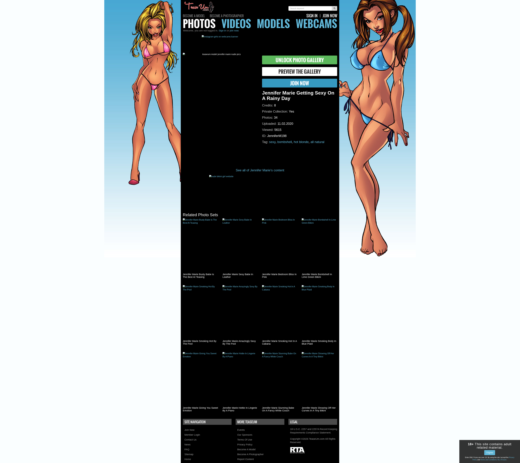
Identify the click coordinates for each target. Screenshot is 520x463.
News (187, 444)
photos (199, 23)
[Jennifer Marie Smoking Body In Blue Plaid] (319, 312)
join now (330, 15)
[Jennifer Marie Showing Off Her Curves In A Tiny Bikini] (319, 378)
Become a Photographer (227, 15)
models (273, 23)
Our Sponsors (244, 434)
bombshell (284, 142)
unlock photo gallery (300, 60)
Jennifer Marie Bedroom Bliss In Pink (279, 275)
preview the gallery (299, 71)
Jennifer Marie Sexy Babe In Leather (237, 275)
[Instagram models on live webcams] (260, 42)
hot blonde (301, 142)
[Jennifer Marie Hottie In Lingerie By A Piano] (240, 378)
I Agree (489, 452)
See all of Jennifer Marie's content (260, 170)
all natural (317, 142)
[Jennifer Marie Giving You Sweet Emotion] (200, 378)
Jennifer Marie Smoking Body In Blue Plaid (319, 342)
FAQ (186, 449)
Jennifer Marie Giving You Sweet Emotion (200, 409)
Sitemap (188, 454)
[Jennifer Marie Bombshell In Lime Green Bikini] (319, 245)
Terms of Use (244, 439)
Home (187, 459)
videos (236, 23)
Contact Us (190, 439)
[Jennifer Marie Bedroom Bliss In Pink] (280, 245)
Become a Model (194, 15)
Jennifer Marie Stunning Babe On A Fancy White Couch (278, 409)
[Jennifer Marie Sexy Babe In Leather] (240, 245)
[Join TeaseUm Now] (260, 191)
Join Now (189, 430)
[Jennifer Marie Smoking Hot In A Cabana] (280, 312)
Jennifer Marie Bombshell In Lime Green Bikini (317, 275)
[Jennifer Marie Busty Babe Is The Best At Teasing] (200, 245)
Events (241, 430)
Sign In (312, 15)
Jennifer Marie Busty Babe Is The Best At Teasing (198, 275)
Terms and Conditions (489, 460)
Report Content (245, 459)
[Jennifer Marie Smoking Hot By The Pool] (200, 312)
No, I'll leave (502, 460)
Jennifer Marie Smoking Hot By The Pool (199, 342)
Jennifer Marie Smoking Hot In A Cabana (279, 342)
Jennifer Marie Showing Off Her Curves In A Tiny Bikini (319, 409)
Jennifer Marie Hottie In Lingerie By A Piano (239, 409)
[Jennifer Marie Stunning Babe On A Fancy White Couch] (280, 378)
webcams (316, 23)
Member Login (192, 434)
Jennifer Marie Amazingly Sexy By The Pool (239, 342)
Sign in (222, 30)
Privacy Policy (244, 444)
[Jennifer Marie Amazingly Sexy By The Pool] (240, 312)
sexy (272, 142)
